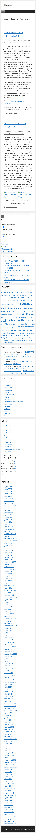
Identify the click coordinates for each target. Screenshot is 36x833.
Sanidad (7, 411)
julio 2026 (8, 489)
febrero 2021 (9, 642)
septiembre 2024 (10, 541)
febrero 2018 (9, 727)
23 (15, 469)
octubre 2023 (9, 567)
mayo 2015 (8, 805)
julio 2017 (8, 743)
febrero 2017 (9, 755)
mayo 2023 (8, 578)
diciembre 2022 (10, 590)
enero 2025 (8, 531)
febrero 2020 (9, 670)
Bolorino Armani (5, 298)
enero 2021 (8, 644)
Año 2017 (7, 432)
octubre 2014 (9, 821)
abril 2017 (8, 750)
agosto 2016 (8, 769)
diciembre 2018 (10, 703)
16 (15, 466)
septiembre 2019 (10, 682)
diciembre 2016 (10, 760)
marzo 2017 (8, 753)
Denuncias (8, 385)
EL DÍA (18, 304)
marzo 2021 (8, 640)
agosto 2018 (8, 713)
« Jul (2, 477)
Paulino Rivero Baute (25, 330)
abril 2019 (8, 694)
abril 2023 (8, 581)
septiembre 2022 (10, 597)
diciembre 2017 (10, 732)
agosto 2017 (8, 741)
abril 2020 (8, 666)
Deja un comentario (10, 113)
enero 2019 (8, 701)
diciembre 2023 (10, 562)
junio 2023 (8, 576)
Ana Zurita (9, 292)
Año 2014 (7, 425)
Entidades (8, 390)
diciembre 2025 (10, 505)
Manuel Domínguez (26, 324)
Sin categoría (9, 413)
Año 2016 (7, 430)
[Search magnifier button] (2, 216)
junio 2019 (8, 689)
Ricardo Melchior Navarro (14, 335)
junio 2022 (8, 604)
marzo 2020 (8, 668)
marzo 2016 (8, 781)
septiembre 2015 (10, 795)
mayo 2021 (8, 635)
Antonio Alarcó (19, 292)
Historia (7, 397)
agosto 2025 (8, 515)
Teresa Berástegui (20, 340)
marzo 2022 (8, 611)
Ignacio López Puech (17, 311)
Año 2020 (7, 440)
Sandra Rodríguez (20, 338)
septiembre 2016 (10, 767)
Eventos (7, 392)
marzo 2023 (8, 583)
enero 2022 (8, 616)
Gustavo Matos (27, 308)
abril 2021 (8, 637)
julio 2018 (8, 715)
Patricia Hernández (26, 326)
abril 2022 (8, 609)
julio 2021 (8, 630)
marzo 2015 (8, 809)
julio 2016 (8, 772)
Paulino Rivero (9, 330)
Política (7, 409)
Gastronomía (9, 395)
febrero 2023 (9, 586)
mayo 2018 (8, 720)
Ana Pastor (3, 292)
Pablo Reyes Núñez (12, 327)
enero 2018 (8, 729)
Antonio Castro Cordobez (18, 295)
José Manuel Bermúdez (19, 320)
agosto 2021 (8, 628)
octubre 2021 (9, 623)
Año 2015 (7, 428)
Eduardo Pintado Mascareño (25, 300)
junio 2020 (8, 661)
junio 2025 (8, 520)
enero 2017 (8, 758)
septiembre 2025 (10, 512)
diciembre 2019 (10, 675)
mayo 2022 (8, 607)
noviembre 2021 (10, 621)
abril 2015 (8, 807)
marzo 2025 (8, 527)
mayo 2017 (8, 748)
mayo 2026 (8, 494)
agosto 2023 (8, 571)
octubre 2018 (9, 708)
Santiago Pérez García (9, 340)
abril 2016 (8, 779)
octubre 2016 (9, 765)
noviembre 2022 (10, 593)
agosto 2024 (8, 543)
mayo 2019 (8, 692)
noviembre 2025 (10, 508)
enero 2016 (8, 786)
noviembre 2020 (10, 649)
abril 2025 (8, 524)
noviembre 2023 (10, 564)
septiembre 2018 (10, 710)
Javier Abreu (28, 311)
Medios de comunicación (13, 402)
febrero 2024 (9, 557)
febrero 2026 (9, 501)
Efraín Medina (5, 304)
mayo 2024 (8, 550)
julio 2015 (8, 800)
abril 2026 (8, 496)
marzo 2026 (8, 498)
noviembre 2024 (10, 536)
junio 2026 (8, 491)
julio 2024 (8, 545)
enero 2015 (8, 814)
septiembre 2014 (10, 824)
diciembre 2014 (10, 816)
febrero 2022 (9, 614)
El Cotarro (12, 304)
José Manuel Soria (9, 324)
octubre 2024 (9, 538)
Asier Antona (28, 295)
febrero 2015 (9, 812)
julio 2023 (8, 574)
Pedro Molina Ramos (8, 333)
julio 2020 (8, 659)
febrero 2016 (9, 783)
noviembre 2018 (10, 706)
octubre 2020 (9, 651)
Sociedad (7, 416)
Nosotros (7, 447)
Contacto (7, 442)
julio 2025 (8, 517)
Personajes (8, 404)
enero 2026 (8, 503)
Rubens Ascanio (12, 338)
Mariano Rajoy (4, 327)
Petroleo (7, 406)
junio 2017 (8, 746)
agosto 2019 (8, 684)
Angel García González (12, 371)
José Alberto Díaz (21, 314)
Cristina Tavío (13, 300)
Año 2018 (7, 435)
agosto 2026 (8, 487)
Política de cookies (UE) (12, 449)
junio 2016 (8, 774)
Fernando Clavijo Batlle (16, 308)
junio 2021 (8, 633)
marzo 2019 (8, 696)
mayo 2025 (8, 522)
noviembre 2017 (10, 734)
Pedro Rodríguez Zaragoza (22, 333)
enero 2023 (8, 588)
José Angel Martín (23, 317)
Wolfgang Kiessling (7, 342)
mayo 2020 (8, 663)
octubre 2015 (9, 793)
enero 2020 (8, 673)
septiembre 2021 (10, 626)
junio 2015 (8, 802)
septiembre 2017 (10, 739)
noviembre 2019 (10, 677)
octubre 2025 (9, 510)
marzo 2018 (8, 725)
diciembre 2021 (10, 618)
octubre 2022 (9, 595)
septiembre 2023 (10, 569)
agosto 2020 (8, 656)
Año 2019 (7, 437)
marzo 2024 (8, 555)
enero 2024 (8, 560)
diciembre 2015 (10, 788)
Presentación (9, 451)
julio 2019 (8, 687)
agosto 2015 (8, 798)
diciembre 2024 (10, 534)
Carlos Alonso (16, 297)
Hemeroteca (8, 444)
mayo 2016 (8, 776)
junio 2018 (8, 717)
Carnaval (7, 383)
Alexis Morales (9, 357)
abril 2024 (8, 553)
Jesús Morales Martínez (6, 314)
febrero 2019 (9, 699)
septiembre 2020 (10, 654)
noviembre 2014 (10, 819)
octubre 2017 (9, 736)
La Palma (7, 399)
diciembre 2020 (10, 647)
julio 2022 (8, 602)
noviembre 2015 (10, 791)
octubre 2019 (9, 680)
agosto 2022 (8, 600)
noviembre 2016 (10, 762)
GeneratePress (28, 829)
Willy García (29, 340)
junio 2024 (8, 548)
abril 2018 (8, 722)
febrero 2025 (9, 529)
